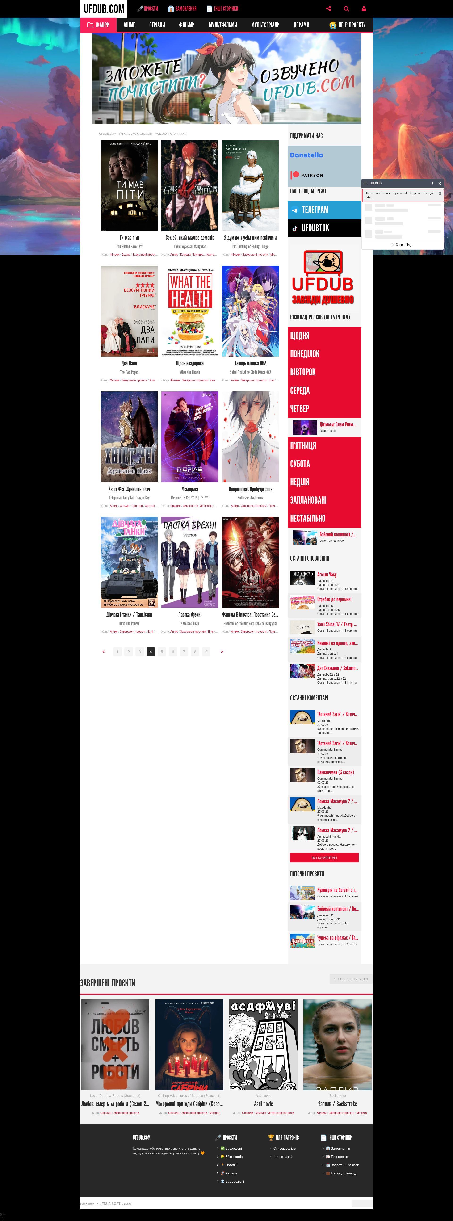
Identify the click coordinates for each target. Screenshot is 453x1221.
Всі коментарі (324, 857)
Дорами (301, 25)
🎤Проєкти (147, 8)
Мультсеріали (265, 25)
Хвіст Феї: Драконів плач (129, 493)
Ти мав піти (129, 242)
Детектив (206, 506)
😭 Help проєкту (347, 25)
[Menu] (365, 183)
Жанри (102, 25)
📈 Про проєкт (337, 1156)
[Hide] (440, 183)
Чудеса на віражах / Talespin (338, 938)
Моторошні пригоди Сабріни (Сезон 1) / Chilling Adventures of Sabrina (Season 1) (189, 1104)
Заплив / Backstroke (337, 1104)
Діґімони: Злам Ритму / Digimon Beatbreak (338, 424)
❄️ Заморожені (232, 1181)
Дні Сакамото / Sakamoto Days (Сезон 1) (338, 668)
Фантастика (214, 254)
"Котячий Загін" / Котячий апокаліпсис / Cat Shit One (338, 714)
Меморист (190, 493)
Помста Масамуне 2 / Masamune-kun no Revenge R (338, 801)
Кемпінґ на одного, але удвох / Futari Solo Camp (338, 643)
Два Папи (129, 367)
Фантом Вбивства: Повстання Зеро (250, 619)
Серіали (157, 25)
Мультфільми (223, 25)
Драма (126, 254)
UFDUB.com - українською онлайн (125, 133)
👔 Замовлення (182, 8)
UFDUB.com (103, 9)
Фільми (187, 25)
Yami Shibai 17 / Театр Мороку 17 (338, 624)
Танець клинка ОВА (250, 367)
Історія (214, 380)
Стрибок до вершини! (334, 599)
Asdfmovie (263, 1104)
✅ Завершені (231, 1148)
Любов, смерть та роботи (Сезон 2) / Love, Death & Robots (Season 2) (115, 1104)
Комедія (185, 254)
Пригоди (137, 506)
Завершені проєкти (145, 254)
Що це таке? (283, 1156)
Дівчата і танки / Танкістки (129, 619)
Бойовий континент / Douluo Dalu (338, 534)
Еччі (271, 380)
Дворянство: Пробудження (250, 493)
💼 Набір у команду (341, 1173)
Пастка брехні (189, 619)
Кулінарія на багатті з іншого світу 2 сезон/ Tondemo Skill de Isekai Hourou (338, 890)
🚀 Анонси (229, 1173)
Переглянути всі (353, 979)
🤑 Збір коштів (232, 1156)
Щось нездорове (190, 367)
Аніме (129, 25)
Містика (198, 254)
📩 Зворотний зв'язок (342, 1164)
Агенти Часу (326, 574)
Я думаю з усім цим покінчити (250, 242)
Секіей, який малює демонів (190, 242)
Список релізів (284, 1148)
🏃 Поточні (229, 1164)
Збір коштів (190, 506)
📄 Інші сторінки (222, 8)
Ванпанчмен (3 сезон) (335, 772)
